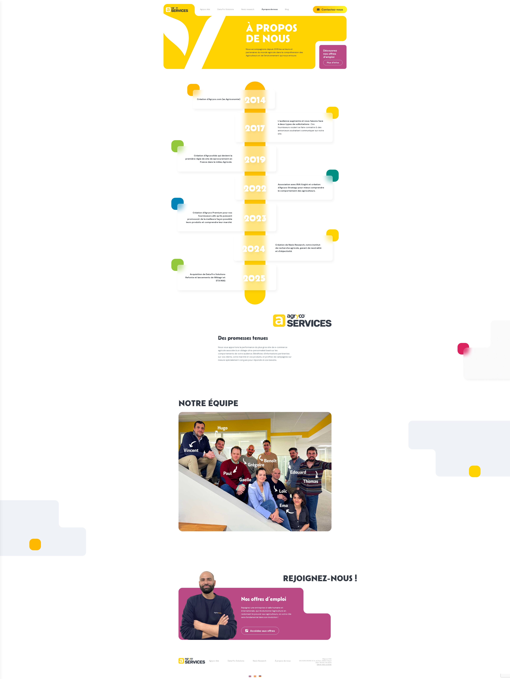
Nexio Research (259, 661)
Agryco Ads (205, 9)
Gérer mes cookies (324, 664)
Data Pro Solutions (225, 9)
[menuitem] (249, 676)
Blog (287, 9)
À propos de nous (270, 9)
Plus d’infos (333, 62)
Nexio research (247, 9)
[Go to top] (502, 671)
